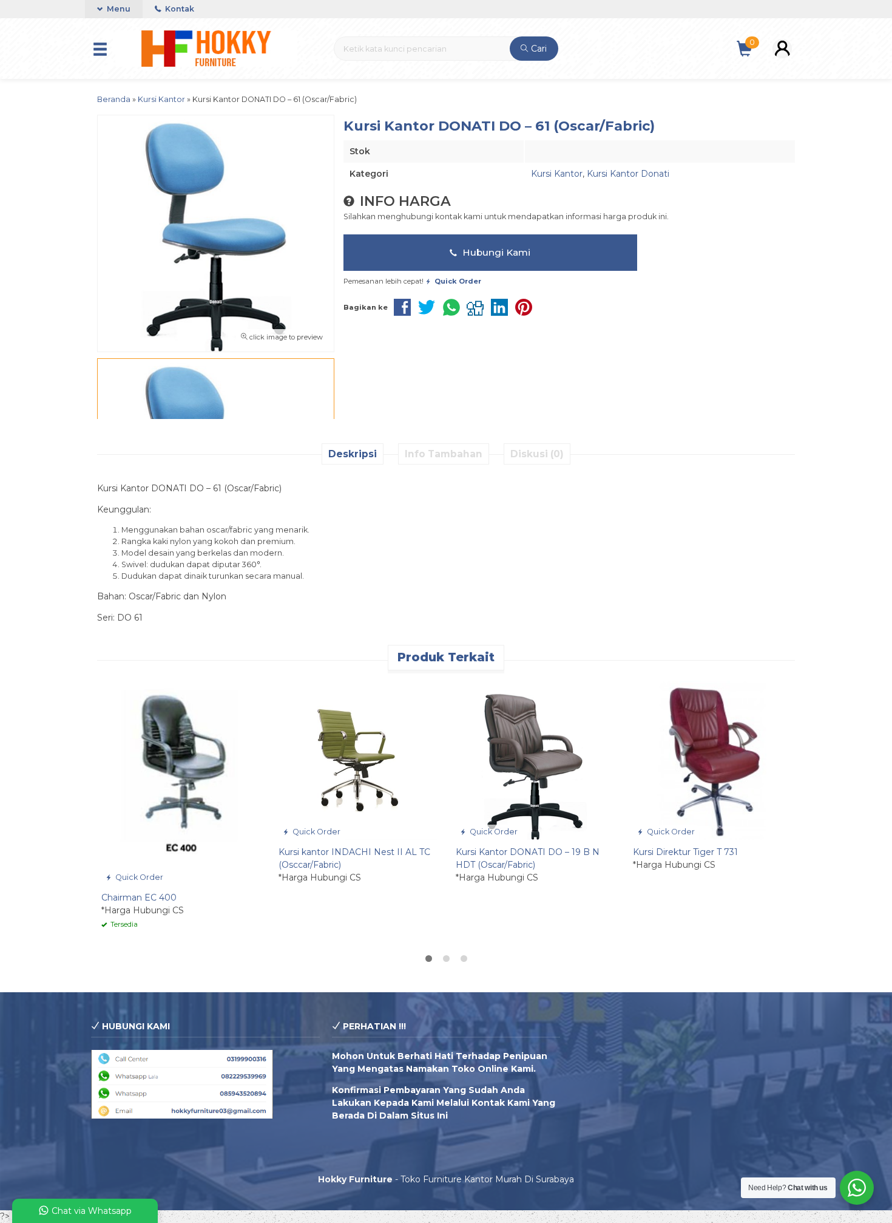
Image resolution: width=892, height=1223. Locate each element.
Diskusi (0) (537, 454)
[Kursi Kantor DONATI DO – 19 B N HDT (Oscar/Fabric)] (535, 759)
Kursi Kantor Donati (628, 173)
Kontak (178, 8)
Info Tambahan (443, 454)
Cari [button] (538, 48)
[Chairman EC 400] (180, 782)
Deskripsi (352, 454)
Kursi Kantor (557, 173)
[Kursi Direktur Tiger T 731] (712, 759)
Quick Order (138, 877)
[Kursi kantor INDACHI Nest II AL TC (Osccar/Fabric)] (358, 759)
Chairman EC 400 (139, 897)
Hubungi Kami (495, 252)
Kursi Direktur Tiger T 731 (685, 852)
